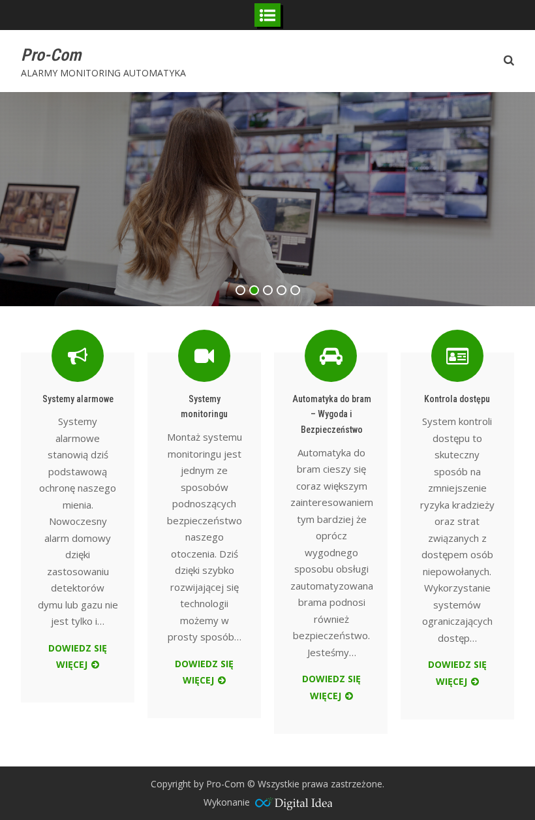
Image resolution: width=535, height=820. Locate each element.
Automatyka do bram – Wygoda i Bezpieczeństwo (331, 414)
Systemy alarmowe (78, 399)
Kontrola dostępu (457, 399)
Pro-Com (51, 55)
